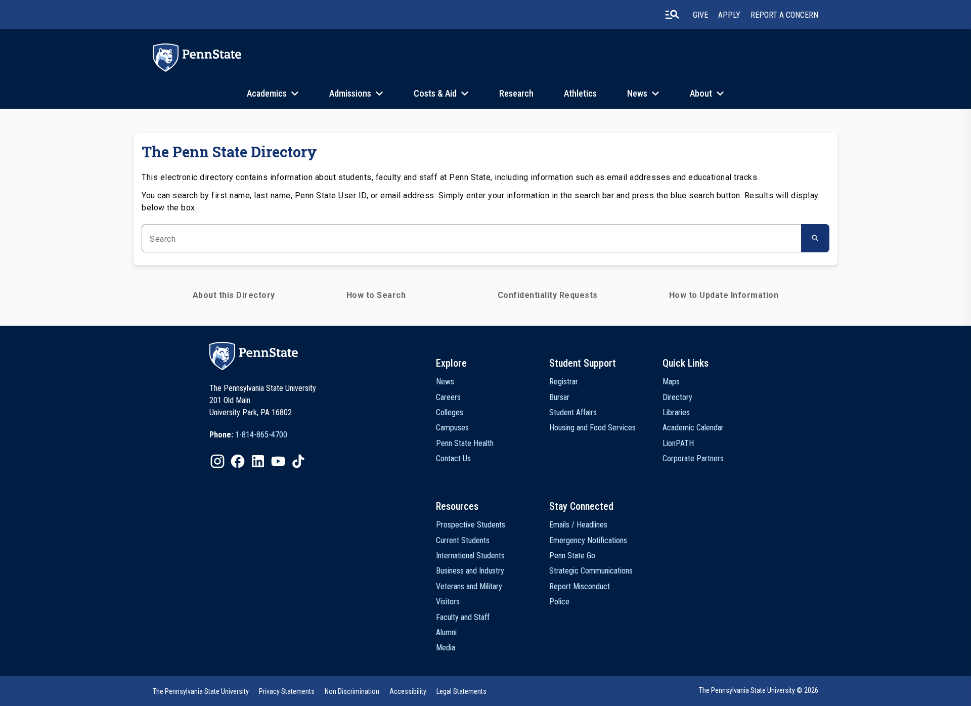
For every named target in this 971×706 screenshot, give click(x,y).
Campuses (452, 427)
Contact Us (453, 458)
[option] (248, 435)
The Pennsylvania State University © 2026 (758, 690)
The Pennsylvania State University (201, 691)
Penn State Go (572, 555)
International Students (470, 555)
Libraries (676, 412)
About (701, 93)
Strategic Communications (591, 571)
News (637, 93)
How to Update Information (724, 295)
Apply (729, 15)
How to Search (376, 295)
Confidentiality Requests (548, 295)
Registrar (563, 381)
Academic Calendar (693, 427)
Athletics (580, 93)
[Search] (815, 238)
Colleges (449, 412)
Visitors (448, 601)
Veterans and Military (469, 586)
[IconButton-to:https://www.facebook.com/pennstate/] (238, 461)
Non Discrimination (352, 691)
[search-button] (672, 14)
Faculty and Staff (463, 617)
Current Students (463, 540)
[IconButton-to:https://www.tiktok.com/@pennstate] (298, 461)
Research (516, 93)
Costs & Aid (435, 93)
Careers (448, 397)
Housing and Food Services (592, 427)
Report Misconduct (579, 586)
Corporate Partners (693, 458)
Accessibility (407, 691)
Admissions (350, 93)
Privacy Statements (287, 691)
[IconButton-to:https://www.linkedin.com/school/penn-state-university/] (258, 461)
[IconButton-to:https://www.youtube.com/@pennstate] (278, 461)
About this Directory (234, 295)
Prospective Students (470, 525)
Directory (677, 397)
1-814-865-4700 (261, 434)
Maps (671, 381)
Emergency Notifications (588, 540)
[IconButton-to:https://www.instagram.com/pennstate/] (217, 461)
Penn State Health (465, 443)
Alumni (446, 632)
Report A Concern (784, 15)
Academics (267, 93)
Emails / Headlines (578, 525)
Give (700, 15)
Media (445, 647)
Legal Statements (461, 691)
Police (559, 601)
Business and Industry (470, 571)
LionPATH (678, 443)
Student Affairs (573, 412)
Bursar (559, 397)
